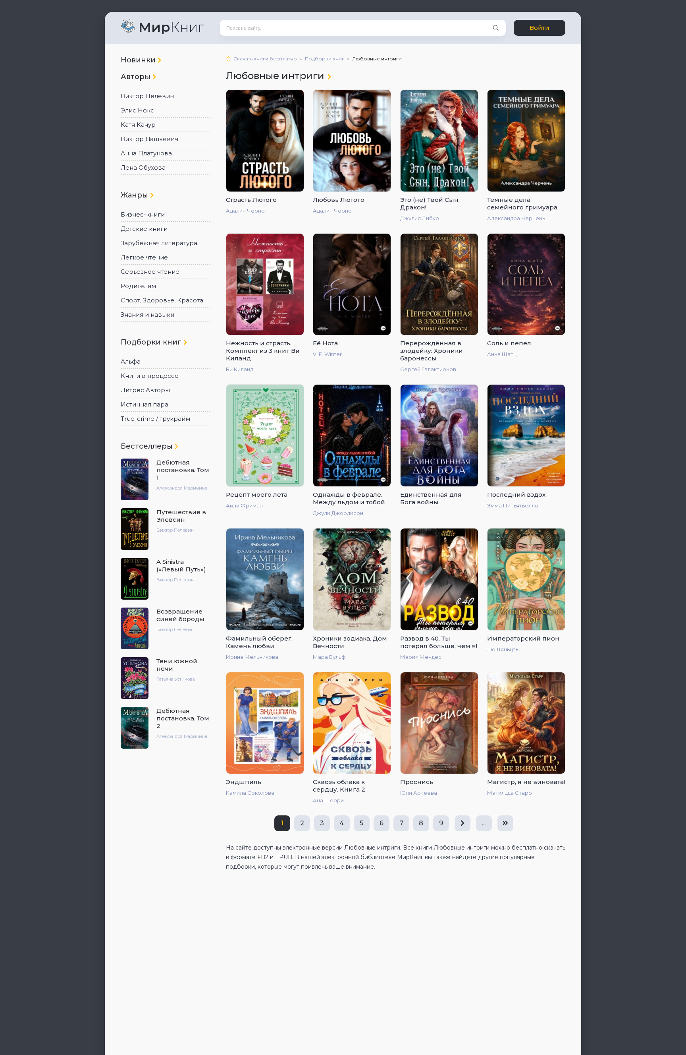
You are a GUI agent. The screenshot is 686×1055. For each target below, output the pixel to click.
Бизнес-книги (143, 214)
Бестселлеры (148, 446)
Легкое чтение (144, 257)
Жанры (135, 195)
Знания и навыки (147, 314)
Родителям (138, 286)
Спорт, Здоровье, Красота (162, 300)
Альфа (131, 361)
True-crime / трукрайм (155, 418)
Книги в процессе (150, 375)
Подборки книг (152, 342)
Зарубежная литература (159, 243)
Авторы (136, 76)
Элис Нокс (137, 110)
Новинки (139, 60)
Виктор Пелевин (147, 96)
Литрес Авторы (145, 390)
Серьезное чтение (150, 271)
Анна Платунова (146, 153)
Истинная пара (144, 404)
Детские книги (144, 228)
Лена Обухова (143, 167)
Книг (171, 27)
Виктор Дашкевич (149, 139)
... (484, 823)
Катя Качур (138, 124)
